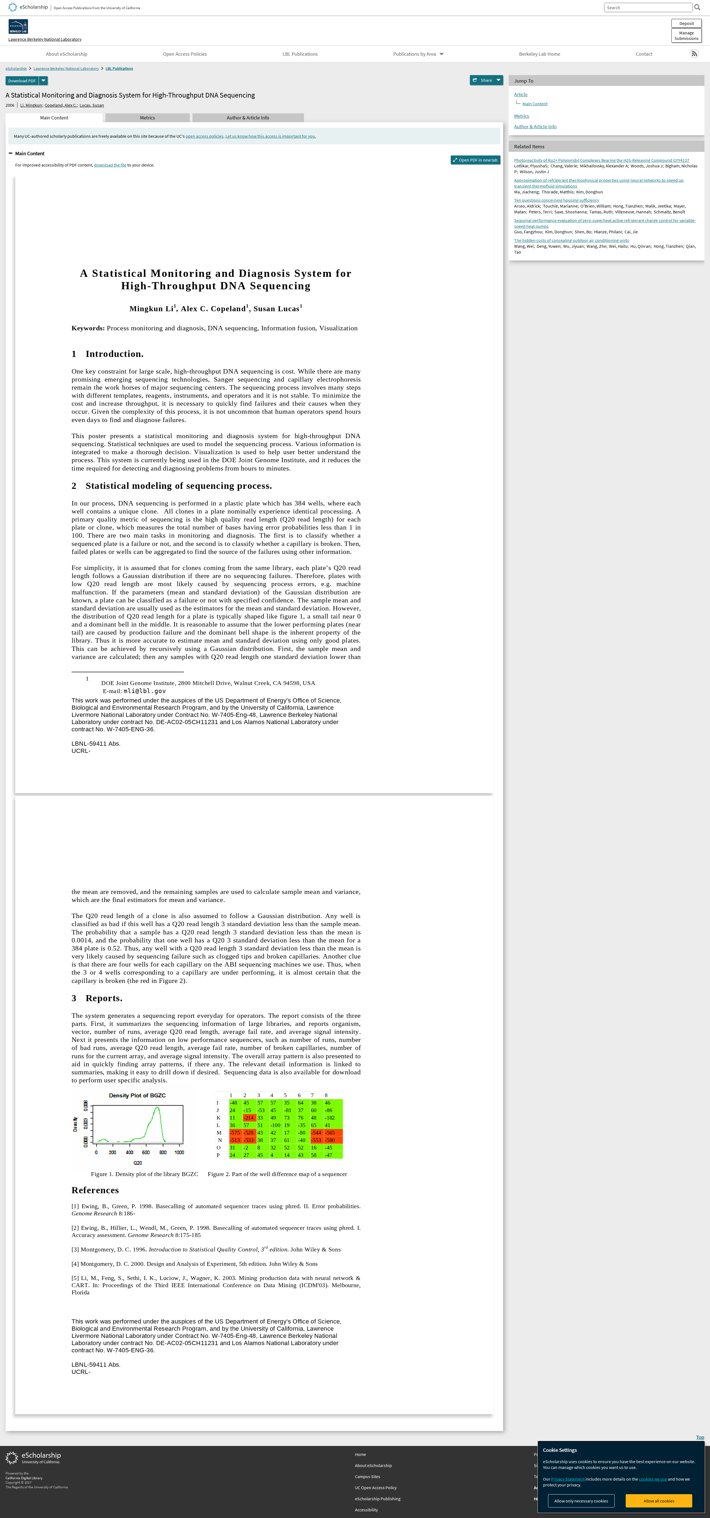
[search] (697, 7)
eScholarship (16, 68)
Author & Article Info (535, 127)
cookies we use (653, 1479)
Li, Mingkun (31, 105)
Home (360, 1454)
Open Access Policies (185, 54)
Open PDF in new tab (478, 160)
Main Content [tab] (54, 118)
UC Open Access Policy (376, 1487)
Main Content (29, 153)
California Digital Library (24, 1478)
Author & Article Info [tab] (248, 118)
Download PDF (22, 80)
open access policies (205, 136)
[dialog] (621, 1476)
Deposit (686, 23)
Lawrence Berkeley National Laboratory (45, 39)
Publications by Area (414, 54)
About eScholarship (66, 54)
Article (521, 94)
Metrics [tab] (147, 118)
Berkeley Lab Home (539, 54)
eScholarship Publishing (377, 1498)
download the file (110, 165)
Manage (686, 35)
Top (700, 1437)
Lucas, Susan (92, 105)
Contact (644, 54)
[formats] (43, 80)
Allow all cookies (659, 1501)
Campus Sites (367, 1476)
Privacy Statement (568, 1479)
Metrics (521, 116)
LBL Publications (300, 54)
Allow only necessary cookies (581, 1501)
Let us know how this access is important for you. (270, 136)
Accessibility (366, 1509)
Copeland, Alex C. (61, 105)
